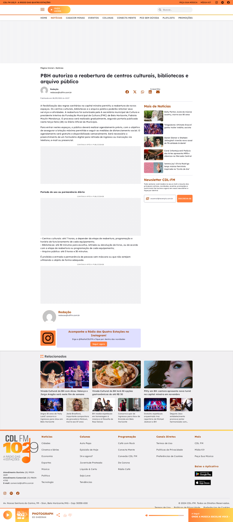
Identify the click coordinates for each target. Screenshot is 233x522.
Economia (47, 456)
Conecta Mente (126, 17)
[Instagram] (216, 2)
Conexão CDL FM (127, 456)
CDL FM (199, 443)
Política (46, 475)
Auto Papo (85, 443)
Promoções (185, 17)
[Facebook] (228, 2)
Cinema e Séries (50, 449)
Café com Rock (126, 443)
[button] (127, 92)
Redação (54, 89)
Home (43, 17)
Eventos (93, 17)
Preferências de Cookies (169, 456)
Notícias (56, 17)
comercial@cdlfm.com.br (22, 483)
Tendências (86, 482)
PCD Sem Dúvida (149, 17)
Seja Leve (85, 475)
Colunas (107, 17)
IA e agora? (86, 456)
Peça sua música (188, 2)
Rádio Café (124, 469)
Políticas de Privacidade (169, 449)
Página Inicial (47, 68)
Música (45, 469)
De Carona (124, 462)
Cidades (46, 443)
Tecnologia (47, 482)
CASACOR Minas (75, 17)
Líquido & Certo (88, 469)
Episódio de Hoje (89, 449)
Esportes (46, 462)
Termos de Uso (164, 443)
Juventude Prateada (91, 462)
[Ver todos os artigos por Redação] (44, 91)
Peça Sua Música (204, 456)
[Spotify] (222, 2)
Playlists (169, 17)
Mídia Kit (206, 2)
